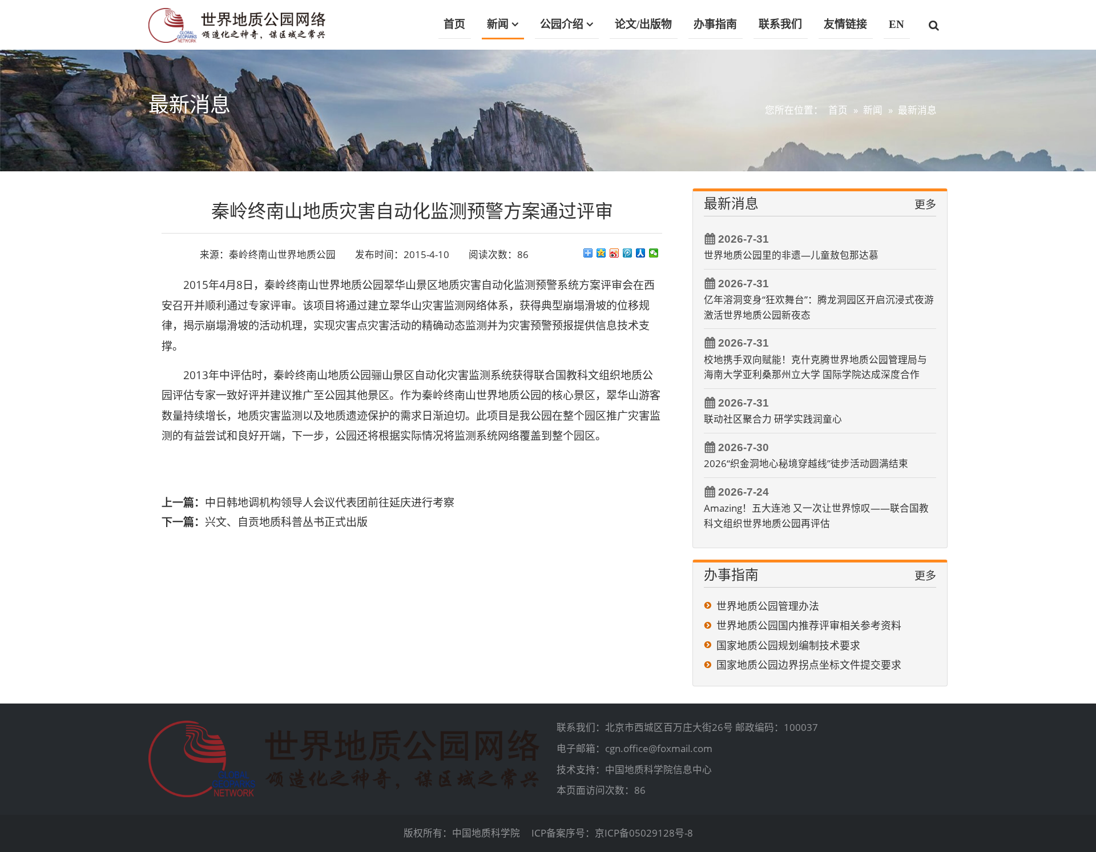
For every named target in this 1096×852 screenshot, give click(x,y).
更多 (925, 204)
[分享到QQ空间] (601, 253)
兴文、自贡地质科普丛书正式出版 (286, 522)
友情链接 (845, 24)
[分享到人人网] (641, 253)
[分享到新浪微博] (614, 253)
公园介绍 (561, 24)
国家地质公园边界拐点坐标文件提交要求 (808, 665)
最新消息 (917, 109)
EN (896, 24)
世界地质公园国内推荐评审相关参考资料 (808, 625)
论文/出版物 (643, 24)
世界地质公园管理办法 (767, 606)
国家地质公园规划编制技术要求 (788, 645)
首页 (454, 24)
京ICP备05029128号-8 (644, 832)
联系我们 (780, 24)
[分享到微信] (654, 253)
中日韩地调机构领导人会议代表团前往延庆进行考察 (329, 502)
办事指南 (715, 24)
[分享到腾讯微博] (627, 253)
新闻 (498, 24)
